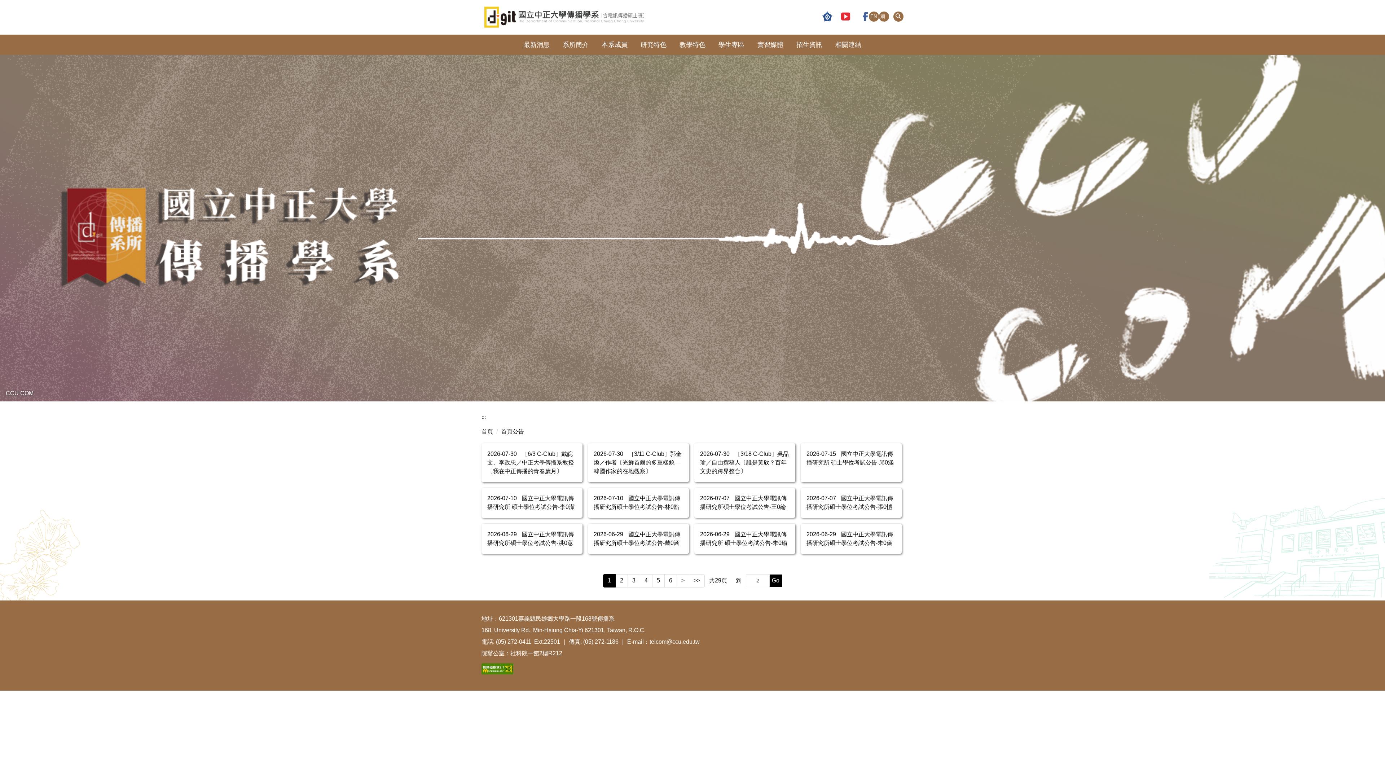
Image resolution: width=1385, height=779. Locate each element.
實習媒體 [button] (770, 44)
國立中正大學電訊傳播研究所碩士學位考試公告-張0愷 (849, 502)
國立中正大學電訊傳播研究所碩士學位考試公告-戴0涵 (637, 538)
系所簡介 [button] (576, 44)
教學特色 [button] (692, 44)
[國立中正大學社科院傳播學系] (600, 17)
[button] (898, 17)
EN (873, 16)
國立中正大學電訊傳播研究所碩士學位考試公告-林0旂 (637, 502)
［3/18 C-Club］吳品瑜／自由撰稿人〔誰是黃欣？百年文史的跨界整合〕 (744, 462)
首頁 (487, 431)
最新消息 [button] (537, 44)
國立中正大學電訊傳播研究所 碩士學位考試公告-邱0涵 (850, 458)
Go (775, 580)
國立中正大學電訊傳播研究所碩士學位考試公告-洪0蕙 (530, 538)
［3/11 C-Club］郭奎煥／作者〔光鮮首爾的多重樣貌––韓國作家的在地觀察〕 (638, 462)
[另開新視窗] (827, 17)
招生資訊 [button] (809, 44)
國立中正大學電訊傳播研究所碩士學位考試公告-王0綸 (743, 502)
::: (484, 417)
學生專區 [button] (731, 44)
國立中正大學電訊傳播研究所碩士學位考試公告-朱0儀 (849, 538)
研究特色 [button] (654, 44)
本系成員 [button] (615, 44)
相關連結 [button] (848, 44)
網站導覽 (882, 18)
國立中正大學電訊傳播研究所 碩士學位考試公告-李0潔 (531, 502)
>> (697, 580)
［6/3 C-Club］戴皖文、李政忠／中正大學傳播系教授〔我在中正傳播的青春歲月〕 (530, 462)
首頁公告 (512, 431)
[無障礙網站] (497, 668)
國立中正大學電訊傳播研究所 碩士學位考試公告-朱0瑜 (743, 538)
